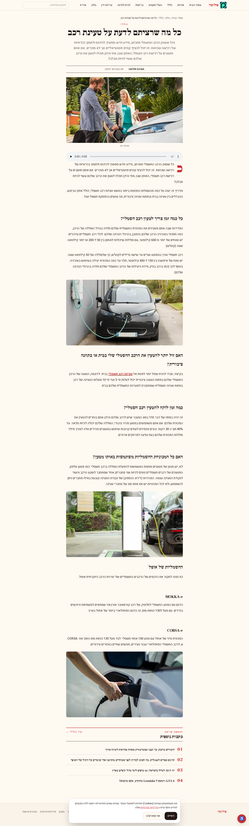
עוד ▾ (83, 5)
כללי (169, 5)
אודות (180, 5)
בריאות (139, 5)
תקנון (62, 812)
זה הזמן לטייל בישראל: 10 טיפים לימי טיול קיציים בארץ (143, 770)
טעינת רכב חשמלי (120, 374)
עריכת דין (106, 5)
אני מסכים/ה (153, 816)
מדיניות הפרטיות (149, 807)
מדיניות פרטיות (48, 812)
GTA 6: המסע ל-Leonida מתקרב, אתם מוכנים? (147, 781)
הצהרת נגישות (29, 812)
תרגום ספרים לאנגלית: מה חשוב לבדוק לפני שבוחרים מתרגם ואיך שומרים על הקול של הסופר (123, 760)
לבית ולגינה (123, 5)
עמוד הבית (195, 5)
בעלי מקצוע (155, 5)
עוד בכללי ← (74, 732)
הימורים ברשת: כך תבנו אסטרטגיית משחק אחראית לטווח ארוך (139, 750)
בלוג (93, 5)
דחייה (171, 816)
